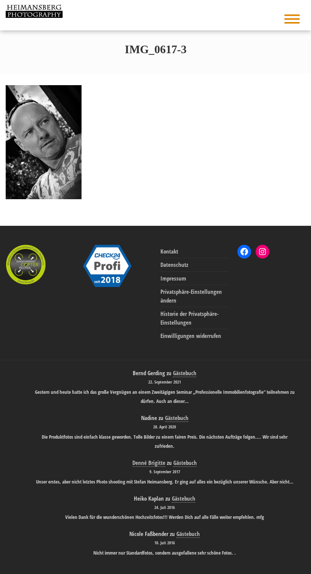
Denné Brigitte (148, 462)
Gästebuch (184, 373)
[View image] (44, 141)
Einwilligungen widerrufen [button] (190, 335)
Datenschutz (174, 264)
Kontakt (169, 251)
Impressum (173, 278)
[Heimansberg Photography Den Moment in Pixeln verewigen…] (36, 10)
